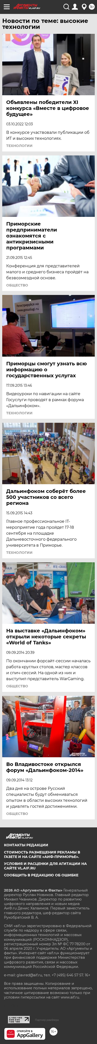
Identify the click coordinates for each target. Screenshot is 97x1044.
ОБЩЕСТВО (17, 285)
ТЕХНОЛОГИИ (19, 145)
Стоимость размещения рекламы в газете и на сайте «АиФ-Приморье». (42, 854)
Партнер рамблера (47, 1019)
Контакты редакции (26, 845)
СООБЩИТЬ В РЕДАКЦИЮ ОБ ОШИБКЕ (41, 875)
